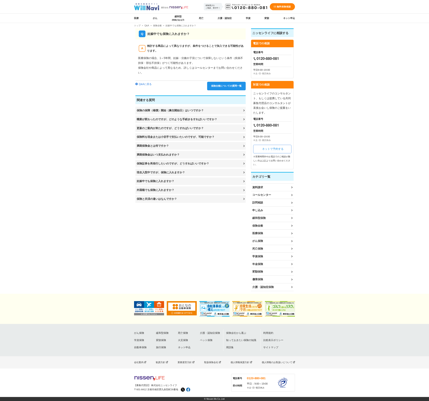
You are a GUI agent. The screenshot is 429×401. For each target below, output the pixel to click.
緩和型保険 (259, 218)
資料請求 (257, 187)
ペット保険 (206, 340)
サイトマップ (270, 347)
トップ (137, 25)
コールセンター (261, 194)
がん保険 (257, 240)
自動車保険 (140, 347)
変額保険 (257, 271)
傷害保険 (257, 279)
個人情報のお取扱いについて (277, 362)
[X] (183, 390)
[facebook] (188, 390)
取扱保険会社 (211, 362)
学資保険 (257, 256)
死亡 (201, 18)
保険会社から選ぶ (236, 332)
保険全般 (157, 25)
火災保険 (183, 340)
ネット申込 (289, 18)
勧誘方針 (160, 362)
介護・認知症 (225, 18)
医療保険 (257, 233)
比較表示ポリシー (273, 340)
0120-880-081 (256, 378)
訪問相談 (257, 202)
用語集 (230, 347)
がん (155, 18)
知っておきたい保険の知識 (241, 340)
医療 (136, 18)
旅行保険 (161, 347)
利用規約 (268, 332)
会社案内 (138, 362)
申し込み (257, 210)
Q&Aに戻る (145, 84)
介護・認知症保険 (263, 287)
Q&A (146, 25)
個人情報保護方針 (240, 362)
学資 (248, 18)
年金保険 (257, 264)
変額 (266, 18)
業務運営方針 (185, 362)
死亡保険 (257, 248)
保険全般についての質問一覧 (226, 85)
